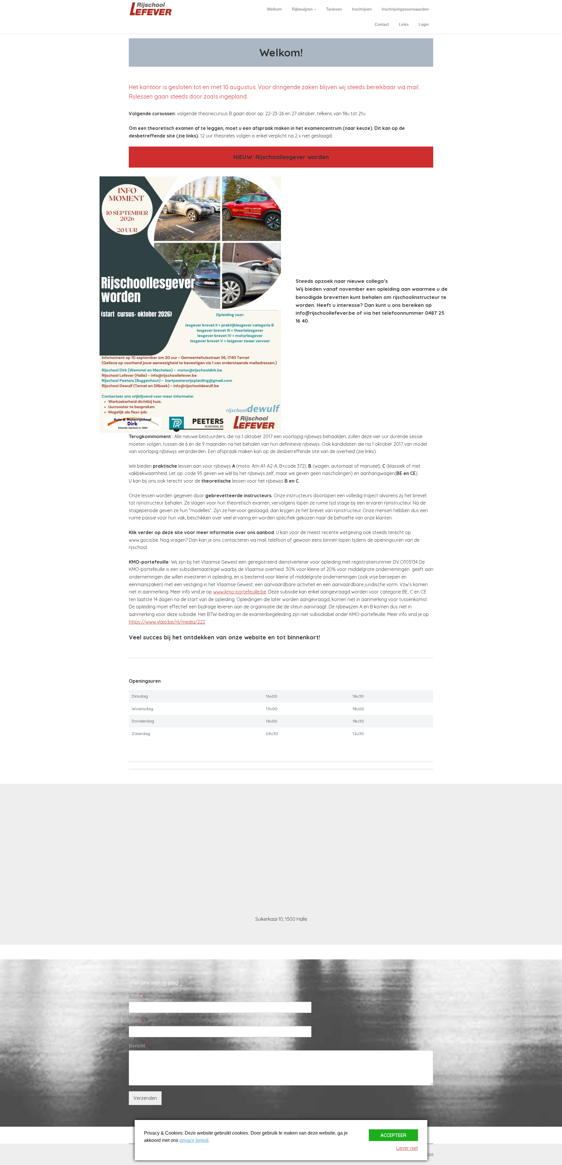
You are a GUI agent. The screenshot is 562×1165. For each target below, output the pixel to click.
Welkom (274, 9)
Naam (137, 997)
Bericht (138, 1045)
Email (136, 1021)
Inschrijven (362, 9)
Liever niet (407, 1148)
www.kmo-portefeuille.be (239, 592)
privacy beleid (193, 1140)
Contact (382, 24)
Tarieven (334, 9)
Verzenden (145, 1098)
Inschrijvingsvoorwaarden (405, 9)
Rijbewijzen (302, 9)
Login (424, 24)
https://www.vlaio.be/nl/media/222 (167, 622)
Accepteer (393, 1135)
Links (404, 24)
